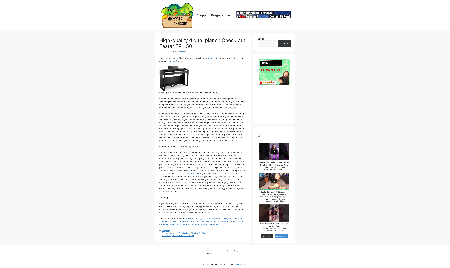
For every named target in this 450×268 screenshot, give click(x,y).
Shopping (166, 231)
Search (261, 39)
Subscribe (282, 236)
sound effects (190, 173)
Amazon (211, 58)
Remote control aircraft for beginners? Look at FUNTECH (184, 233)
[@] (274, 137)
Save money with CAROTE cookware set (178, 236)
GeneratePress (241, 264)
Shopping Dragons (210, 15)
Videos (228, 15)
